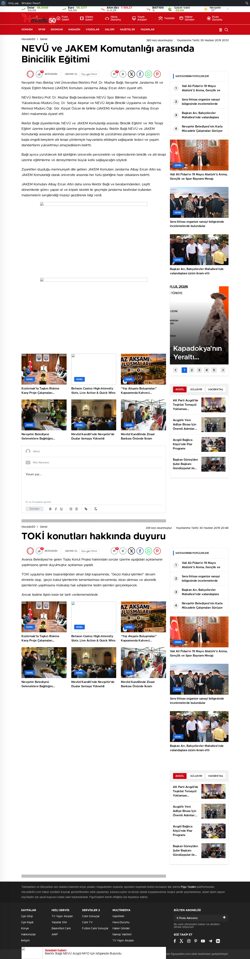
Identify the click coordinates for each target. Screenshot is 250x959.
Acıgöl (179, 389)
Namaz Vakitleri (122, 934)
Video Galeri (89, 18)
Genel (43, 39)
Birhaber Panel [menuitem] (31, 3)
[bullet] (76, 509)
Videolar (92, 29)
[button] (184, 370)
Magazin (74, 29)
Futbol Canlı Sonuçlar (95, 928)
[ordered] (71, 509)
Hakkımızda (28, 934)
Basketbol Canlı (61, 928)
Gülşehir (196, 389)
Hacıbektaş (215, 389)
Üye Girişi (27, 916)
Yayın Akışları (142, 18)
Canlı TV (87, 922)
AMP (55, 934)
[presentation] (175, 370)
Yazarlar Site (59, 922)
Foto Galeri (65, 18)
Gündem (27, 29)
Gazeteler (127, 29)
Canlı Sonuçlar (91, 916)
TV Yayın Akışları (62, 916)
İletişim (25, 940)
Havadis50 (28, 39)
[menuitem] (3, 3)
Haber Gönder (190, 18)
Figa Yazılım (188, 887)
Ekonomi (57, 29)
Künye (25, 928)
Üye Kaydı (27, 922)
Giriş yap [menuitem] (13, 3)
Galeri (109, 29)
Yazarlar (169, 18)
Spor (41, 29)
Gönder (34, 508)
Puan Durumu (217, 18)
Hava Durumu (116, 18)
